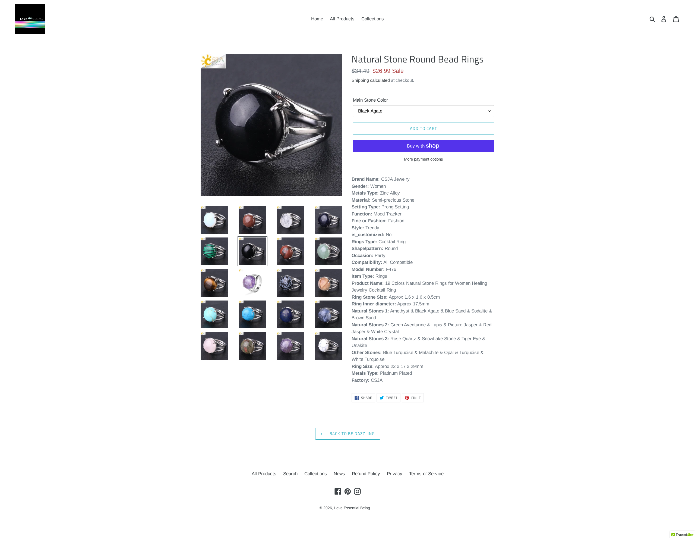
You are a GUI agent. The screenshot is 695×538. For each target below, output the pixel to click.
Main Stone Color (370, 100)
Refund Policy (366, 473)
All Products (264, 473)
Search (290, 473)
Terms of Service (426, 473)
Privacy (394, 473)
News (339, 473)
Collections (315, 473)
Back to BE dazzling (351, 433)
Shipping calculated (371, 80)
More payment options (423, 159)
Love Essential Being (352, 508)
